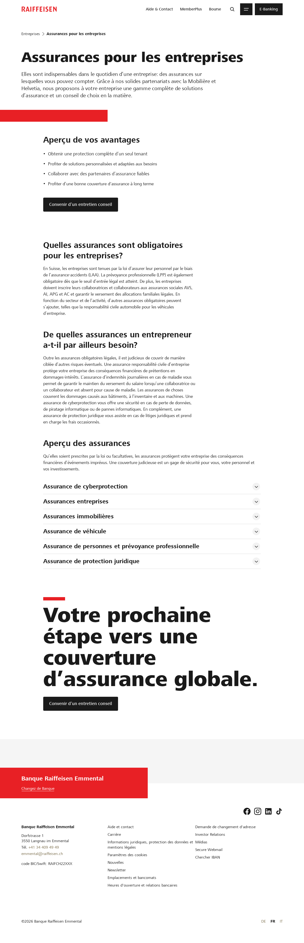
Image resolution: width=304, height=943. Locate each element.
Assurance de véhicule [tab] (74, 531)
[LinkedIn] (268, 811)
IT (281, 921)
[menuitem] (159, 9)
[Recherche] (232, 9)
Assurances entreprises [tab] (76, 501)
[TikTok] (279, 811)
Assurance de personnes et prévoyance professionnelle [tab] (121, 546)
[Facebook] (247, 811)
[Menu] (246, 9)
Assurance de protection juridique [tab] (91, 561)
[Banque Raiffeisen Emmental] (39, 9)
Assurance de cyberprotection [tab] (86, 486)
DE (263, 921)
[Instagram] (257, 811)
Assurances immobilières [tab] (78, 516)
